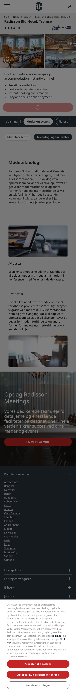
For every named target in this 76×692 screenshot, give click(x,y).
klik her (57, 635)
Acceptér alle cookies (38, 663)
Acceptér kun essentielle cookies (38, 674)
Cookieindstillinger (38, 685)
